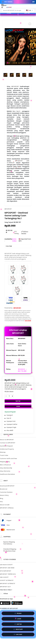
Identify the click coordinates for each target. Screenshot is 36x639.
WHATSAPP (19, 629)
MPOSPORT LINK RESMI (7, 568)
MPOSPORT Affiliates (7, 508)
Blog (1, 498)
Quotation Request (6, 446)
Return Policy (4, 495)
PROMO (19, 613)
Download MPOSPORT (7, 486)
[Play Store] (17, 603)
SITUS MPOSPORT (5, 571)
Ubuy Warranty (5, 471)
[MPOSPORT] (9, 7)
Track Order (4, 455)
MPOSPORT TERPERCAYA (8, 574)
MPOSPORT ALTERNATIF (7, 583)
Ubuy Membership (6, 468)
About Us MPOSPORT (7, 440)
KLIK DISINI (28, 320)
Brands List (3, 489)
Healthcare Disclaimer (7, 474)
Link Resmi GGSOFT (6, 565)
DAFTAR (27, 13)
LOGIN (9, 13)
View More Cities (5, 590)
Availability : (8, 240)
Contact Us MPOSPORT (7, 443)
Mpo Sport (16, 111)
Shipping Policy (5, 462)
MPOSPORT (15, 86)
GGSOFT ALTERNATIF (6, 580)
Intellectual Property (7, 449)
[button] (29, 23)
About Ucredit (4, 505)
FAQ (1, 502)
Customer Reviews (6, 492)
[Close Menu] (2, 7)
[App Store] (5, 603)
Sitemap (3, 452)
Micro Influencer (5, 465)
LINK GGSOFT (4, 577)
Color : (9, 246)
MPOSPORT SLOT (5, 587)
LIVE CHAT (19, 635)
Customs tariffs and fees (8, 458)
